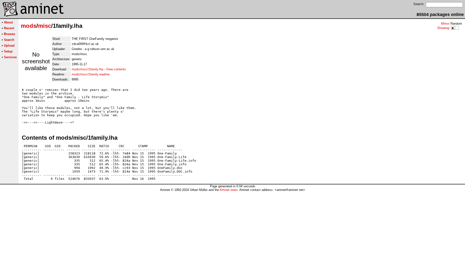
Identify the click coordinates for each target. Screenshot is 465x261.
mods (28, 25)
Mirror (445, 23)
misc (44, 25)
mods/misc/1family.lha (87, 69)
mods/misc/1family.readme (90, 74)
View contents (116, 69)
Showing (443, 28)
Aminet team (229, 190)
